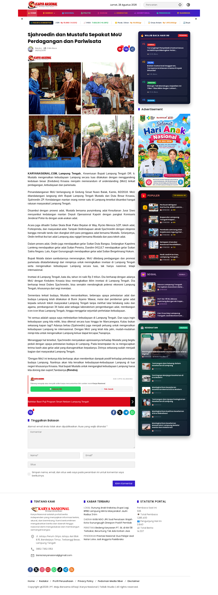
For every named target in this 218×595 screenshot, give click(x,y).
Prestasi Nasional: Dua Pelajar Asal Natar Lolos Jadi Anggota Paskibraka (109, 537)
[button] (180, 4)
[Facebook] (113, 412)
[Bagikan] (132, 49)
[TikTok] (59, 569)
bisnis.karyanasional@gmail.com (54, 555)
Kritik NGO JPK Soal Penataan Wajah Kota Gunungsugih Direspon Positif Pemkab (108, 521)
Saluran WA (55, 389)
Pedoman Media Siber (110, 581)
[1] (126, 49)
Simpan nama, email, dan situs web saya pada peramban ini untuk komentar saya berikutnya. (78, 474)
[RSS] (71, 569)
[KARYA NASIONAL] (42, 4)
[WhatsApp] (132, 412)
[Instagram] (42, 569)
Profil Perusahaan (63, 581)
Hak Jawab (107, 389)
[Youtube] (48, 569)
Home (31, 581)
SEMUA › (182, 274)
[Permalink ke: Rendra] (31, 49)
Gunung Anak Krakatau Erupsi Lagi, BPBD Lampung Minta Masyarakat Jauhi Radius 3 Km (106, 511)
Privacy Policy (85, 581)
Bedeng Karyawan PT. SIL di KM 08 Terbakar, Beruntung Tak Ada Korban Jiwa (108, 529)
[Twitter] (120, 412)
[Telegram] (126, 412)
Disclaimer (134, 581)
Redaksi (43, 581)
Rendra (38, 48)
